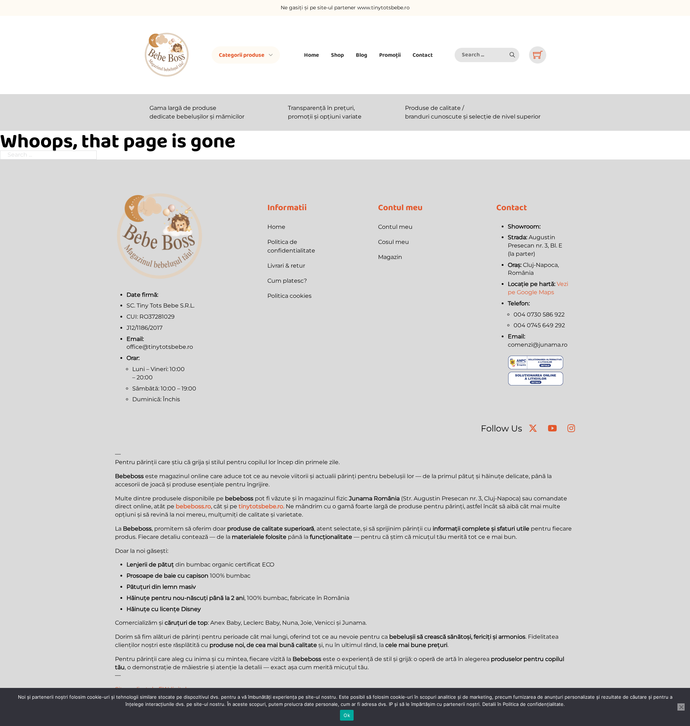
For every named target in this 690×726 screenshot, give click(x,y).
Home (311, 55)
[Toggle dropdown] (271, 55)
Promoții (390, 55)
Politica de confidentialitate (291, 246)
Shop (337, 55)
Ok (347, 715)
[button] (512, 55)
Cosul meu (393, 242)
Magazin (390, 257)
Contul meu (395, 226)
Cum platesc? (287, 280)
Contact (423, 55)
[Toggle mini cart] (538, 55)
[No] (681, 707)
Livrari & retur (286, 265)
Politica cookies (289, 295)
